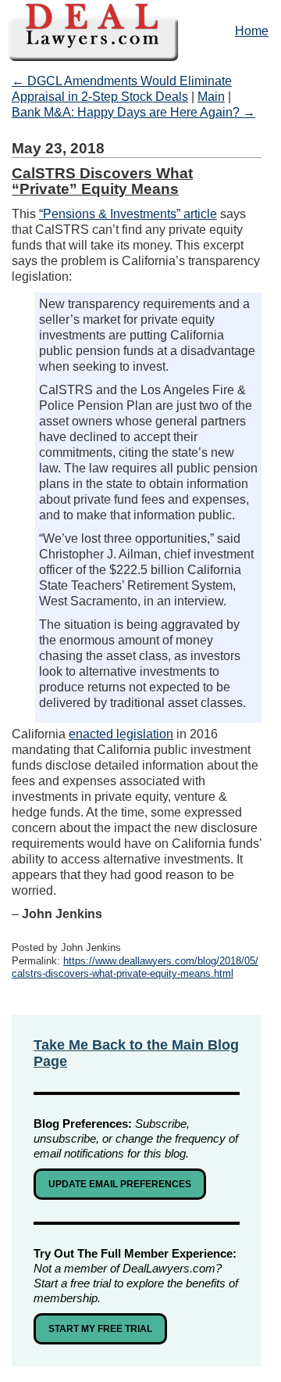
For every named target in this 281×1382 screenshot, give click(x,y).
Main (211, 96)
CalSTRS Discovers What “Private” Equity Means (102, 181)
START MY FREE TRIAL (100, 1328)
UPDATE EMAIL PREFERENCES (119, 1184)
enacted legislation (121, 734)
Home (252, 31)
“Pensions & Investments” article (128, 214)
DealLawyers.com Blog (140, 31)
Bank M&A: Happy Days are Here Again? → (133, 112)
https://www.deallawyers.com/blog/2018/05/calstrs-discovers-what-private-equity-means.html (135, 967)
